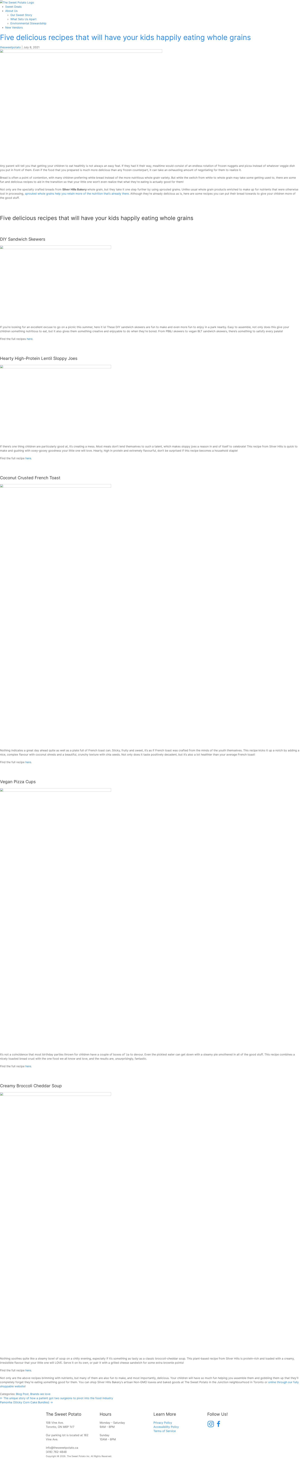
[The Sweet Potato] (17, 2)
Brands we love (40, 1394)
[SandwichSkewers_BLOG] (81, 104)
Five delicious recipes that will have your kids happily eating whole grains (125, 37)
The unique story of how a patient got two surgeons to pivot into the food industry (56, 1398)
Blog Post (22, 1394)
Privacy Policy (162, 1422)
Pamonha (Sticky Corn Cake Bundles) (26, 1402)
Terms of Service (164, 1431)
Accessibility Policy (166, 1427)
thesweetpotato (10, 47)
